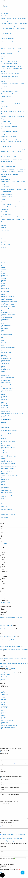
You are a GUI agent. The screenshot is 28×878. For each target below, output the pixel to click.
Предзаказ (3, 222)
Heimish (3, 566)
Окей (1, 872)
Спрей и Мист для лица (15, 21)
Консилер (14, 61)
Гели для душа (4, 106)
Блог (23, 219)
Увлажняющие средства (7, 104)
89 (11, 668)
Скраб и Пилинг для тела (21, 104)
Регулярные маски (19, 51)
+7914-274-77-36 (5, 230)
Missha (3, 578)
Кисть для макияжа (5, 93)
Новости (3, 710)
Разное (10, 196)
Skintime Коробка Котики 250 (7, 629)
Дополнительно (5, 88)
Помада (22, 83)
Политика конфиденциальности (9, 725)
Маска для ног (12, 111)
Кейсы (16, 91)
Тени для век (15, 76)
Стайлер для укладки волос (14, 141)
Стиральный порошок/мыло (8, 189)
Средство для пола (21, 189)
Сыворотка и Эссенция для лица (9, 23)
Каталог (3, 262)
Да (0, 777)
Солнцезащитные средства (7, 28)
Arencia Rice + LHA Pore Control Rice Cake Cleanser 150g (14, 649)
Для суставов (20, 171)
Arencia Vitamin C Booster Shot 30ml (8, 673)
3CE (2, 545)
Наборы (3, 184)
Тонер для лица (23, 23)
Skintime (3, 592)
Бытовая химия (5, 186)
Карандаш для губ (14, 83)
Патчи (11, 51)
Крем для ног (4, 111)
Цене (9, 608)
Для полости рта (5, 181)
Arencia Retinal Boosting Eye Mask (8, 636)
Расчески (3, 141)
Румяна (19, 66)
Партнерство (4, 722)
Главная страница (5, 520)
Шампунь (15, 131)
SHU (3, 590)
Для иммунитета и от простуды (8, 166)
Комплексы (19, 164)
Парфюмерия (4, 209)
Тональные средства (6, 68)
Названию (20, 608)
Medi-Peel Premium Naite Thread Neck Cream (11, 617)
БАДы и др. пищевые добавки (8, 156)
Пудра (8, 61)
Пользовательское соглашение (8, 727)
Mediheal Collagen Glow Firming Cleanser (10, 646)
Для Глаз (3, 71)
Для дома (3, 176)
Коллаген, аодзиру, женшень (8, 164)
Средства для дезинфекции (19, 149)
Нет (2, 604)
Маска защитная (21, 181)
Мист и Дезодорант (5, 126)
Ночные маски (4, 51)
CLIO (3, 554)
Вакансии (3, 227)
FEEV (3, 564)
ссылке (18, 869)
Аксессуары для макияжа (7, 91)
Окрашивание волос (6, 131)
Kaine (3, 573)
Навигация (2, 679)
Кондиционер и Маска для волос (9, 136)
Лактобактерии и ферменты (8, 169)
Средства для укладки (6, 139)
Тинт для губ (4, 86)
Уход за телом (4, 99)
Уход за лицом (4, 13)
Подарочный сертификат (20, 201)
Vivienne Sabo (5, 600)
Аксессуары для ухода (6, 53)
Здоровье (3, 144)
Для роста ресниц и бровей (19, 18)
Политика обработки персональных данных (11, 729)
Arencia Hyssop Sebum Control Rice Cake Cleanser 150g (13, 663)
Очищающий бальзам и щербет (8, 36)
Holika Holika (4, 568)
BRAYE (3, 552)
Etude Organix (5, 562)
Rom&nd (3, 583)
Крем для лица (4, 21)
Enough (3, 557)
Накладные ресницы (6, 96)
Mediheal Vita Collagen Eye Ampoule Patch (10, 640)
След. (13, 668)
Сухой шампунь (18, 134)
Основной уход (4, 16)
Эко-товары (4, 196)
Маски (2, 46)
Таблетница (19, 151)
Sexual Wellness (5, 211)
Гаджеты (3, 204)
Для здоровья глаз (17, 159)
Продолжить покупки (5, 674)
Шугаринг (14, 126)
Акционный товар (5, 602)
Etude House (4, 561)
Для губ (9, 18)
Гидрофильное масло (6, 33)
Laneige (3, 574)
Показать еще (3, 666)
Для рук (3, 114)
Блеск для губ (4, 83)
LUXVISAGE (4, 576)
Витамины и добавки (6, 154)
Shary (3, 585)
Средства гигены (5, 119)
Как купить (3, 712)
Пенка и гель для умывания (7, 38)
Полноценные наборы (20, 207)
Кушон (16, 63)
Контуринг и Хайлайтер (6, 63)
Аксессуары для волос (6, 134)
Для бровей (4, 73)
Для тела (3, 101)
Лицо (2, 58)
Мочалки (13, 181)
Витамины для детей (6, 159)
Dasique (3, 556)
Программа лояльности (7, 720)
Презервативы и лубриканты (8, 514)
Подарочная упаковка (6, 201)
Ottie (3, 581)
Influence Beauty (5, 571)
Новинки (3, 219)
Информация (3, 681)
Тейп (13, 151)
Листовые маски (17, 48)
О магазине (4, 719)
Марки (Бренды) (5, 543)
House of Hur (4, 569)
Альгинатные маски (6, 48)
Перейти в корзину (4, 676)
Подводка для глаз (5, 76)
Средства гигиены (5, 179)
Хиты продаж (10, 219)
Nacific (3, 580)
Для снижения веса (21, 169)
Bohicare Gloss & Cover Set (6, 625)
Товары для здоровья (6, 146)
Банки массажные (5, 151)
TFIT (3, 595)
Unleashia (4, 598)
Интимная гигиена (5, 121)
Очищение (3, 31)
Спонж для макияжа (17, 93)
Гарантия (3, 225)
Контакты (3, 717)
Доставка (3, 224)
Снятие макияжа (19, 41)
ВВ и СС (3, 61)
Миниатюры (10, 207)
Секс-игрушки (4, 517)
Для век (3, 18)
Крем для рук (11, 116)
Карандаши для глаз (14, 73)
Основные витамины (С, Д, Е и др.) (9, 174)
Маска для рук (20, 116)
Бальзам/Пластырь (5, 149)
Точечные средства (21, 28)
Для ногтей (3, 116)
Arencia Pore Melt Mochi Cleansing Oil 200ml (10, 643)
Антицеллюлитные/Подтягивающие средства (12, 124)
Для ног (3, 109)
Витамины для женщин (6, 161)
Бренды (18, 219)
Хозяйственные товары (7, 194)
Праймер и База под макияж (8, 66)
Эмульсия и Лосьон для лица (8, 26)
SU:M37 (3, 593)
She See (3, 586)
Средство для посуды (6, 191)
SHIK (3, 588)
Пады (2, 43)
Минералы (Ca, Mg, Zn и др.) (8, 171)
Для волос (3, 129)
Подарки (3, 199)
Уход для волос (17, 139)
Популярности (14, 608)
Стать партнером (5, 229)
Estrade (3, 559)
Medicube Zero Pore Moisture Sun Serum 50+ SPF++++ (13, 632)
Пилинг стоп (21, 111)
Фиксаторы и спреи (18, 68)
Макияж (3, 56)
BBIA (3, 547)
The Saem (4, 597)
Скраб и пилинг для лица (7, 41)
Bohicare (3, 550)
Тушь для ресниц (5, 78)
